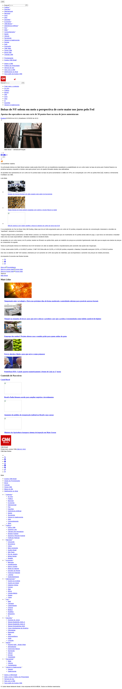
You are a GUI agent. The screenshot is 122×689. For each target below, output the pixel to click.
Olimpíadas (11, 630)
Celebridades (12, 606)
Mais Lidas (6, 279)
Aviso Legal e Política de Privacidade (16, 677)
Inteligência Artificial (11, 26)
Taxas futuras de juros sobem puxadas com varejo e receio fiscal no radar (32, 210)
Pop (5, 28)
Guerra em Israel (13, 583)
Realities (10, 612)
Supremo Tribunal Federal (16, 536)
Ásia (9, 589)
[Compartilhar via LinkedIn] (4, 155)
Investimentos (12, 564)
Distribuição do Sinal (11, 72)
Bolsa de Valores (13, 569)
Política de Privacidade (12, 66)
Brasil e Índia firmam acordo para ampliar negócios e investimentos (29, 397)
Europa (10, 587)
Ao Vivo (10, 497)
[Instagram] (5, 464)
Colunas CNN (8, 55)
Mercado (11, 562)
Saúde (6, 34)
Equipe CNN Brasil (10, 60)
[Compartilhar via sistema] (1, 159)
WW (5, 95)
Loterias (10, 575)
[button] (61, 135)
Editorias (9, 495)
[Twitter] (5, 457)
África (10, 591)
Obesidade (11, 657)
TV (9, 616)
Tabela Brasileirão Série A (16, 622)
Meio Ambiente (13, 548)
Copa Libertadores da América (18, 628)
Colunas (7, 485)
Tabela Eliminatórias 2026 (16, 626)
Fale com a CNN (9, 70)
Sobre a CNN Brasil (10, 675)
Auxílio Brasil (12, 550)
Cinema (10, 608)
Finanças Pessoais (14, 573)
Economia (7, 22)
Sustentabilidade (13, 577)
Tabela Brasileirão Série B (16, 624)
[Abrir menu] (3, 2)
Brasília (10, 558)
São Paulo (11, 552)
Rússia (10, 595)
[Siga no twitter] (5, 260)
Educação (7, 46)
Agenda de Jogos (14, 620)
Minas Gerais (12, 556)
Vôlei (9, 634)
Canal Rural (5, 380)
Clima (10, 546)
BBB (9, 601)
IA (5, 101)
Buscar (6, 5)
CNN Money (8, 24)
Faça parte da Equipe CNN (13, 74)
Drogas (10, 655)
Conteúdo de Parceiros (11, 375)
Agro (6, 15)
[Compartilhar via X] (3, 155)
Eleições (7, 9)
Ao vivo (6, 88)
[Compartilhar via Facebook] (1, 155)
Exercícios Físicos (14, 649)
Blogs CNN (7, 52)
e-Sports (10, 640)
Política (6, 7)
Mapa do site (8, 489)
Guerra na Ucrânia (14, 581)
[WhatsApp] (5, 472)
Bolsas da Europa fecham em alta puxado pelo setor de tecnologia (30, 194)
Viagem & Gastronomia (11, 40)
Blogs (6, 483)
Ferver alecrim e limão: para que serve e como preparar (24, 354)
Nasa (9, 661)
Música (10, 610)
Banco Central (12, 566)
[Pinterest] (5, 468)
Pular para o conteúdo (11, 86)
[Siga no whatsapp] (5, 264)
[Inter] (5, 455)
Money (6, 93)
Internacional (8, 11)
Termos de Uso (9, 68)
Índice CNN (11, 527)
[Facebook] (5, 459)
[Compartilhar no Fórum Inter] (2, 162)
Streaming (11, 614)
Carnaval (11, 603)
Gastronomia (12, 671)
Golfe (9, 638)
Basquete (11, 632)
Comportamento (9, 32)
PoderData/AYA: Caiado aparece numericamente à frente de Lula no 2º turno (32, 372)
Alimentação (12, 647)
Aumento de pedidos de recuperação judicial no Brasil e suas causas (29, 415)
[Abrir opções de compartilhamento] (4, 157)
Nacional (7, 13)
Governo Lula (12, 530)
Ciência (6, 36)
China (10, 597)
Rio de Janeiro (13, 554)
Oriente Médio (12, 593)
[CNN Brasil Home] (10, 81)
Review (6, 42)
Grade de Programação (12, 481)
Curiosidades (12, 665)
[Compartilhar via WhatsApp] (5, 155)
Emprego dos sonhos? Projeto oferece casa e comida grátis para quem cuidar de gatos (35, 336)
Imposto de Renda (14, 571)
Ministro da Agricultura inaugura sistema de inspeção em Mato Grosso (30, 432)
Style (6, 30)
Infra (5, 18)
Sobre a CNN (8, 64)
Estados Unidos (13, 585)
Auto (5, 44)
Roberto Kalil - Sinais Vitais (17, 645)
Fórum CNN (8, 50)
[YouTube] (5, 461)
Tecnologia (7, 38)
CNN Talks (7, 48)
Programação (8, 58)
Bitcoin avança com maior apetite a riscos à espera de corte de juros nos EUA (34, 226)
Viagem (10, 669)
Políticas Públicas (13, 538)
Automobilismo (13, 636)
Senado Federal (13, 534)
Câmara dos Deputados (15, 532)
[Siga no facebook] (5, 262)
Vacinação (11, 651)
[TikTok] (5, 470)
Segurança (11, 544)
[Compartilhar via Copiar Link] (7, 155)
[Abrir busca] (26, 5)
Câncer (10, 653)
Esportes (7, 20)
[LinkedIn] (5, 466)
